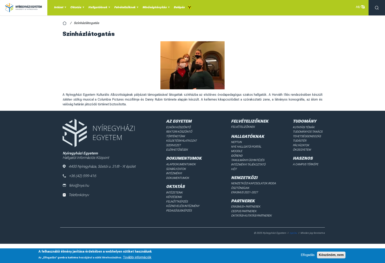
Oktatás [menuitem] (75, 8)
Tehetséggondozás (307, 136)
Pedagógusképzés (179, 210)
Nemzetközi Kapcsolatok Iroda (253, 183)
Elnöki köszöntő (178, 127)
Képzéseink (174, 197)
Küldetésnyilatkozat (181, 140)
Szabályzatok (176, 168)
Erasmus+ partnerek (245, 206)
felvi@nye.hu (79, 185)
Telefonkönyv (79, 195)
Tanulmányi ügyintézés (247, 160)
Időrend (236, 155)
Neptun (236, 142)
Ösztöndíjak (240, 187)
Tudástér (299, 140)
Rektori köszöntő (179, 131)
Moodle (236, 151)
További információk (137, 257)
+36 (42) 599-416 (82, 176)
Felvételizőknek (243, 126)
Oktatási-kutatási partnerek (251, 215)
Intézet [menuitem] (58, 8)
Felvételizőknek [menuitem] (124, 8)
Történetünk (175, 136)
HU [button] (358, 7)
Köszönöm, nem (331, 255)
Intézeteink (174, 192)
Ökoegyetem (302, 149)
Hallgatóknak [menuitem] (97, 8)
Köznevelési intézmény (182, 206)
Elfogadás (308, 255)
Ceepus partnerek (243, 211)
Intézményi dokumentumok (177, 175)
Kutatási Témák (304, 127)
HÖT (234, 169)
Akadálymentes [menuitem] (189, 7)
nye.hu (293, 233)
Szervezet (173, 145)
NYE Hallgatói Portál (246, 146)
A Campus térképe (305, 164)
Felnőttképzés (177, 201)
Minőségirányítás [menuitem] (154, 8)
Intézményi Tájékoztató (248, 164)
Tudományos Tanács (307, 131)
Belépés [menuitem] (179, 7)
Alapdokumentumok (181, 164)
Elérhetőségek (177, 149)
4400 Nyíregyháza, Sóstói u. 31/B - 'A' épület (102, 166)
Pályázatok (301, 145)
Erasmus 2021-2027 (244, 192)
